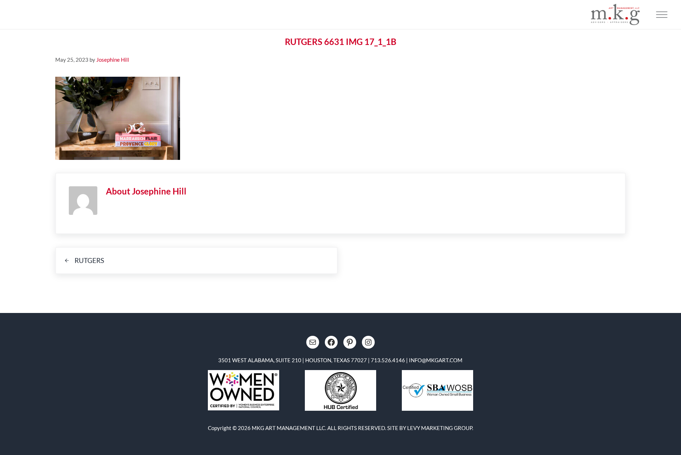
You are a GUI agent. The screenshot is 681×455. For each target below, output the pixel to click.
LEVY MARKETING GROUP (439, 428)
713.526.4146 (388, 360)
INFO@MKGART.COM (435, 360)
